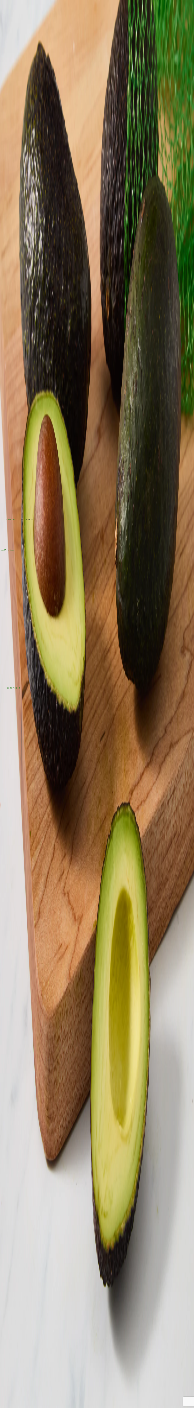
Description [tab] (9, 519)
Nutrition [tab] (27, 519)
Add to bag (7, 550)
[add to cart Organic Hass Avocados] (8, 601)
